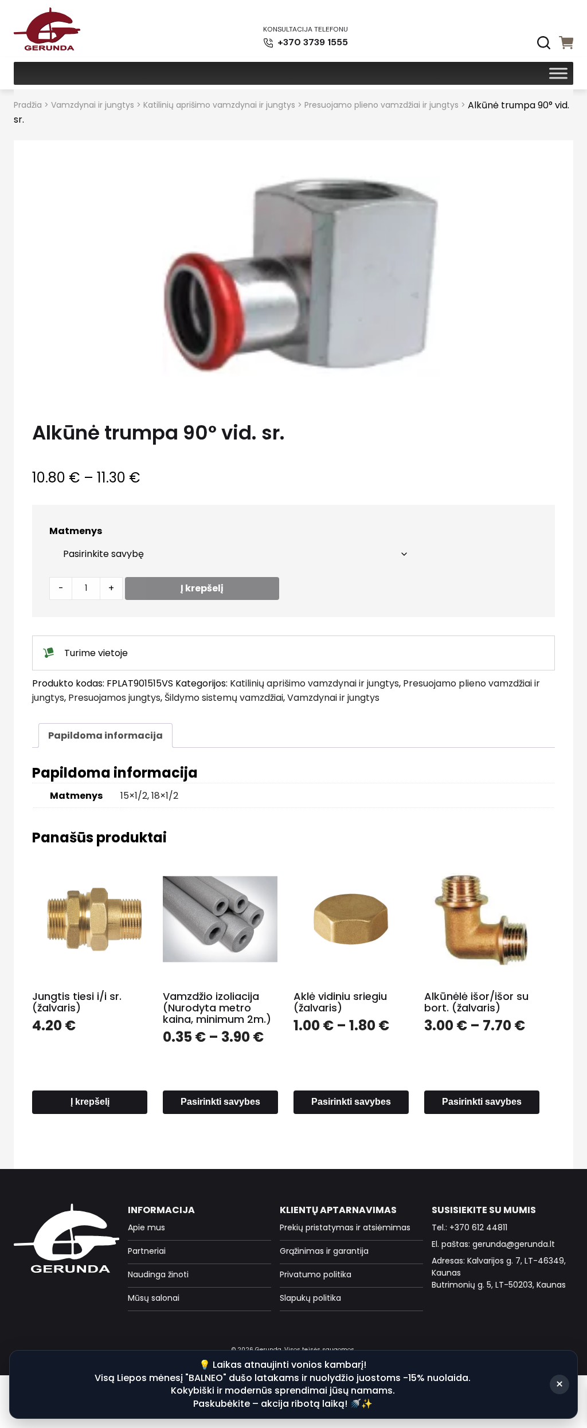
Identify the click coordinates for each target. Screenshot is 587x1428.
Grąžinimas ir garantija (324, 1251)
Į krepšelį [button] (90, 1102)
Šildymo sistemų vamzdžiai (224, 697)
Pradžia (28, 105)
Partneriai (147, 1251)
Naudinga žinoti (158, 1274)
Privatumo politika (315, 1274)
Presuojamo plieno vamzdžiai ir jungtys (381, 105)
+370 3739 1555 (311, 42)
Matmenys (75, 531)
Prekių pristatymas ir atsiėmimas (345, 1227)
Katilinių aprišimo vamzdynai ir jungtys (219, 105)
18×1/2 (164, 795)
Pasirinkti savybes (220, 1102)
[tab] (105, 735)
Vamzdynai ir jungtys (92, 105)
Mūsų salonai (153, 1298)
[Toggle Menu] (558, 73)
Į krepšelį (202, 588)
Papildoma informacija (105, 735)
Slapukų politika (310, 1298)
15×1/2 (133, 795)
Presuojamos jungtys (114, 697)
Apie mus (146, 1227)
